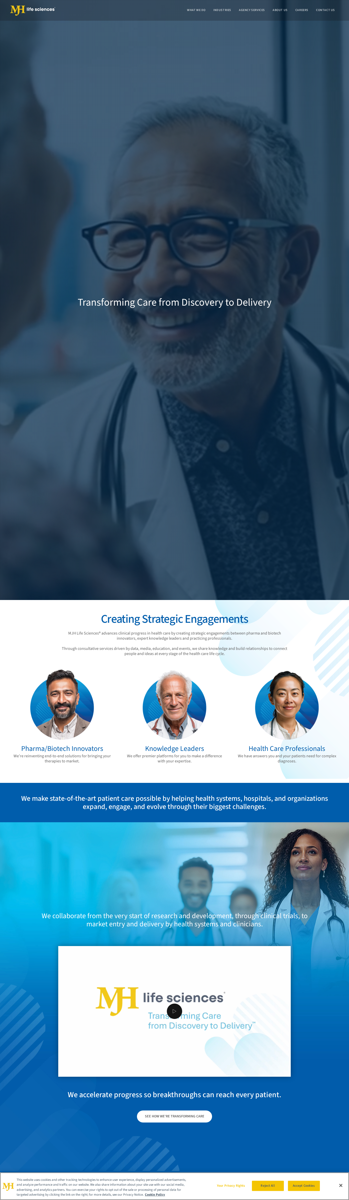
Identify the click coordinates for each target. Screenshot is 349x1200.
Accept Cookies (304, 1185)
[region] (174, 1186)
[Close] (340, 1185)
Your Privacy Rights (231, 1185)
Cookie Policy (155, 1194)
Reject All (268, 1185)
